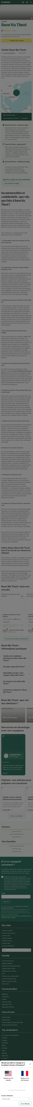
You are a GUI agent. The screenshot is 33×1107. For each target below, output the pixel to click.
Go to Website (25, 1104)
